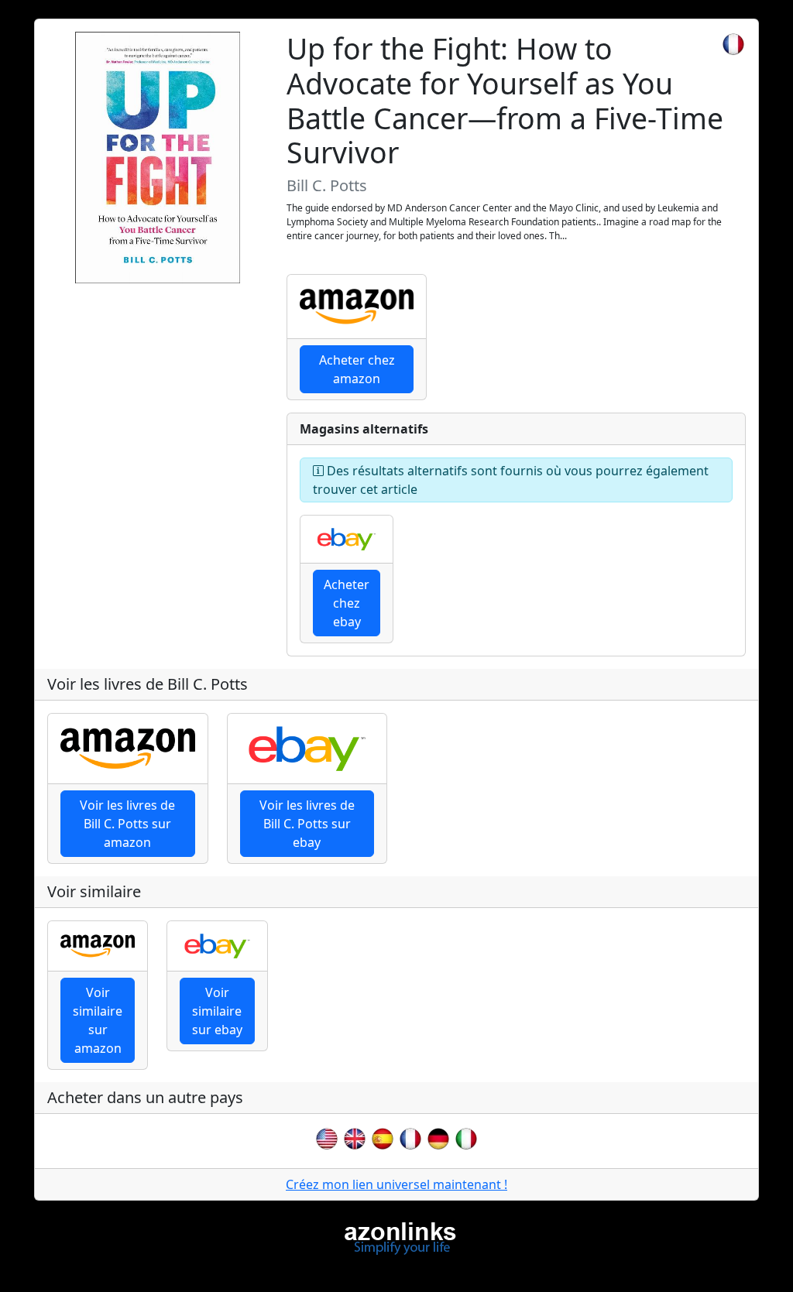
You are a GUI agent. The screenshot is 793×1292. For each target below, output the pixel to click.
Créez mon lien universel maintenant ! (396, 1184)
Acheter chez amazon (357, 369)
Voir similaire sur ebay (217, 1011)
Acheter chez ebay (346, 603)
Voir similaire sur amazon (97, 1020)
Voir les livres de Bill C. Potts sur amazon (127, 824)
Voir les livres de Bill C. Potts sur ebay (307, 824)
